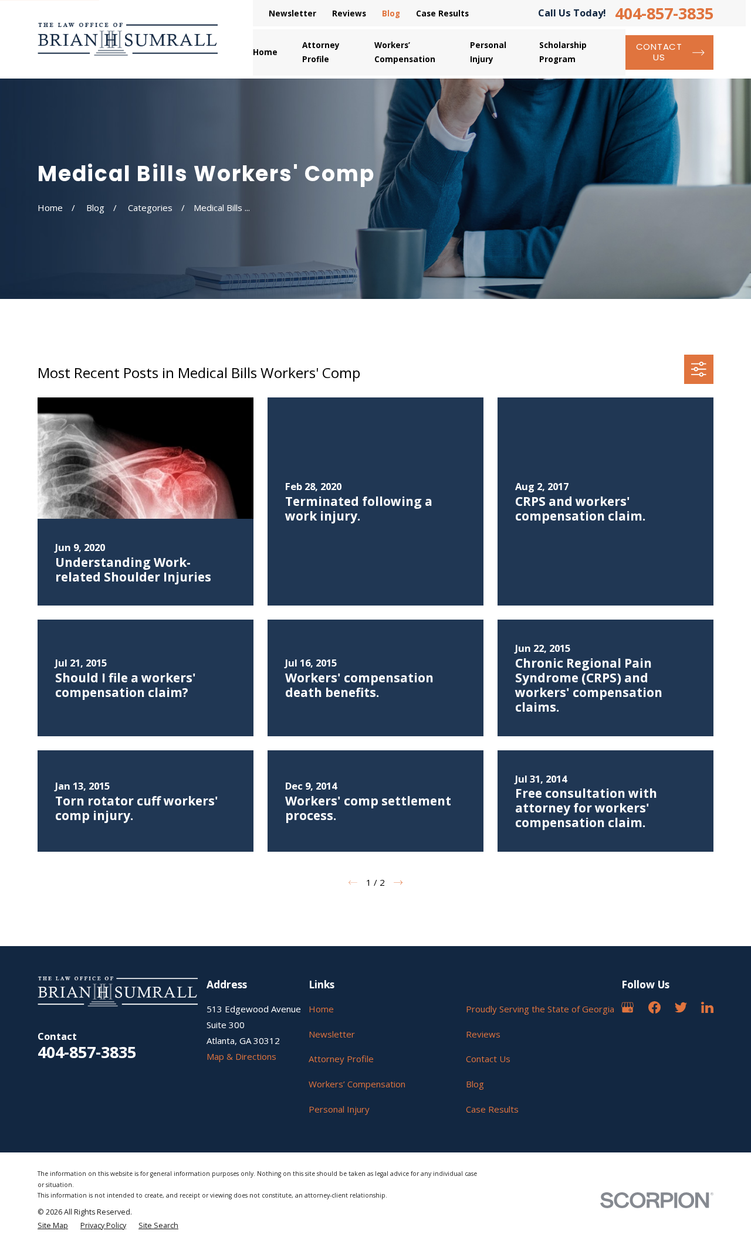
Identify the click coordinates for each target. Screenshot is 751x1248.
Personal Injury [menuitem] (488, 52)
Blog (391, 13)
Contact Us (488, 1059)
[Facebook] (654, 1007)
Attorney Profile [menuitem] (321, 52)
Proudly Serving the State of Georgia (540, 1009)
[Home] (128, 39)
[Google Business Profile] (627, 1007)
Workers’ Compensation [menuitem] (404, 52)
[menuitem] (53, 1226)
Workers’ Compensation (357, 1084)
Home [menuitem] (265, 52)
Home (321, 1009)
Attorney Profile (341, 1059)
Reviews (349, 13)
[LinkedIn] (707, 1007)
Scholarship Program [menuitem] (563, 52)
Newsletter (292, 13)
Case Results (442, 13)
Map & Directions (241, 1056)
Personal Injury (339, 1109)
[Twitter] (681, 1007)
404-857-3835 (664, 13)
